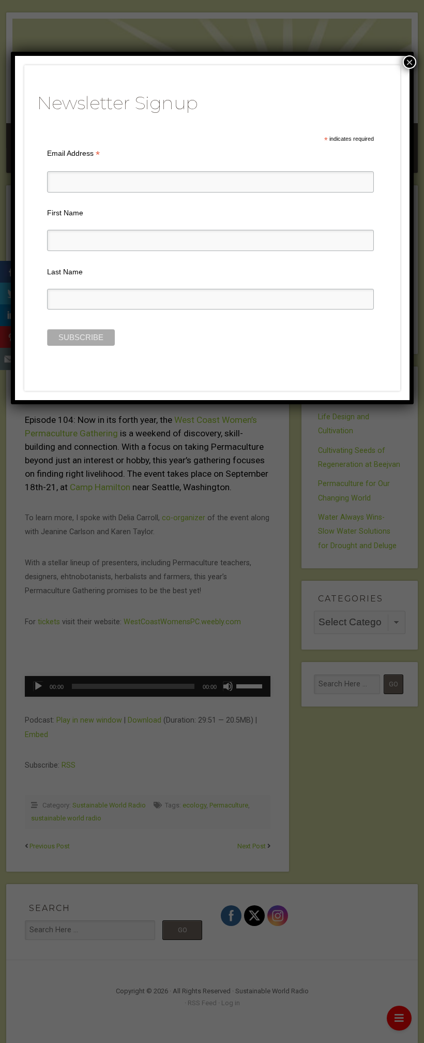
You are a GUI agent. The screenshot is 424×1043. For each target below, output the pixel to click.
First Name (65, 213)
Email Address (73, 153)
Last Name (65, 272)
